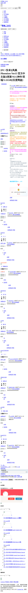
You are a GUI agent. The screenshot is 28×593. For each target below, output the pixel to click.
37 (3, 294)
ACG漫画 (6, 14)
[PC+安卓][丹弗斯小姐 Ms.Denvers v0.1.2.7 (14, 564)
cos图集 (6, 17)
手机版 (7, 582)
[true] (19, 8)
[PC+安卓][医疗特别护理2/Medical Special (14, 552)
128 (4, 381)
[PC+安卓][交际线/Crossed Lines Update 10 (14, 555)
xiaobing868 (3, 262)
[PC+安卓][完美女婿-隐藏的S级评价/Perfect (15, 549)
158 (6, 439)
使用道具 (12, 200)
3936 (4, 266)
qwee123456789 (5, 350)
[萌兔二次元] (4, 1)
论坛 (5, 12)
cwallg (2, 320)
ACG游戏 (6, 19)
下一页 (18, 467)
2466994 (6, 148)
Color (3, 475)
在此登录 (19, 498)
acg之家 (3, 129)
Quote (11, 475)
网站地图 (16, 582)
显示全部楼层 (18, 87)
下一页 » (3, 465)
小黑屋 (11, 582)
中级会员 (3, 213)
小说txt (5, 15)
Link (9, 475)
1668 (6, 411)
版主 (2, 139)
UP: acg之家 (7, 521)
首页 (5, 11)
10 (6, 467)
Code (15, 475)
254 (6, 206)
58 (3, 439)
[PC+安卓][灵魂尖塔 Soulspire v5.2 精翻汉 (12, 518)
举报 (16, 200)
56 (5, 294)
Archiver (3, 582)
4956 (6, 266)
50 (3, 324)
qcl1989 (2, 407)
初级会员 (3, 301)
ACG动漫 (6, 20)
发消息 (5, 151)
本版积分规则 (4, 479)
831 (4, 411)
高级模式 (3, 473)
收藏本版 (5, 64)
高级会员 (3, 388)
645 (6, 381)
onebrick (3, 232)
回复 (19, 194)
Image (6, 475)
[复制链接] (4, 84)
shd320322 (3, 290)
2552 (2, 133)
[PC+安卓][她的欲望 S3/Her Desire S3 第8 (12, 542)
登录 (2, 3)
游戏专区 (7, 54)
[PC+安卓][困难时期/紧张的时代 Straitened (14, 567)
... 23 (8, 467)
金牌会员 (3, 416)
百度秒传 (6, 22)
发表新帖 (3, 66)
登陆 (5, 31)
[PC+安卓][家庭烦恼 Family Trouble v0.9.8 (13, 530)
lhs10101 (3, 203)
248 (4, 206)
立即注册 (19, 476)
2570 (4, 133)
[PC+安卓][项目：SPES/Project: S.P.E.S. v (14, 561)
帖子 (16, 8)
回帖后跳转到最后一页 (21, 479)
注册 (4, 3)
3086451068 (4, 377)
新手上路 (3, 243)
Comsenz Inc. (20, 589)
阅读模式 (24, 87)
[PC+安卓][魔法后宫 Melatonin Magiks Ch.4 (15, 558)
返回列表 (3, 468)
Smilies (18, 475)
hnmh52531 (3, 435)
